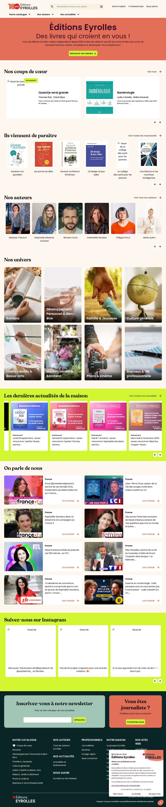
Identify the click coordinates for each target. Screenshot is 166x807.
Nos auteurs (43, 14)
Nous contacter (90, 758)
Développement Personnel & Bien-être (30, 756)
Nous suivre (152, 6)
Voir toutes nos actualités (145, 395)
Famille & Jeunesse (22, 761)
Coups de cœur (22, 745)
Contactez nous (135, 721)
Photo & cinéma (20, 778)
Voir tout (154, 71)
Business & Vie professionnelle (27, 782)
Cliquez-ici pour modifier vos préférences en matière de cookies (125, 801)
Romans (16, 749)
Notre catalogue (18, 14)
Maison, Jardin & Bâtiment (25, 774)
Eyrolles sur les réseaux (65, 778)
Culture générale (21, 765)
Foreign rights (89, 754)
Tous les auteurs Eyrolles (61, 747)
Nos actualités (68, 14)
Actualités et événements (59, 763)
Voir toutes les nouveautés (145, 135)
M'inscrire (79, 719)
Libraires (86, 749)
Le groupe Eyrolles (116, 745)
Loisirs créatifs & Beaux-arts (26, 770)
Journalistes (88, 745)
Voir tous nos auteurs (148, 197)
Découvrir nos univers (83, 53)
